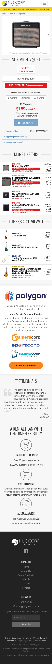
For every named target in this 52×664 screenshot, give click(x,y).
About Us (26, 571)
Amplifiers (21, 13)
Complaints (27, 638)
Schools (26, 579)
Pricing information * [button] (14, 142)
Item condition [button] (12, 131)
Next (48, 34)
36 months (39, 98)
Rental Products (8, 13)
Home (26, 566)
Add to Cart (27, 122)
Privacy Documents (13, 638)
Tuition (26, 583)
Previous (4, 34)
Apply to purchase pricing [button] (16, 136)
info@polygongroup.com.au (26, 606)
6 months (12, 98)
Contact (26, 587)
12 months (25, 98)
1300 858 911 (26, 602)
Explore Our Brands (26, 365)
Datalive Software (39, 640)
